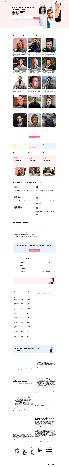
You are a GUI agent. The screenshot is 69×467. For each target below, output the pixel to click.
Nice (14, 291)
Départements (17, 452)
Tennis (23, 455)
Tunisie (15, 336)
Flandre (15, 312)
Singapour (28, 332)
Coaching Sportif (25, 452)
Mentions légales (17, 448)
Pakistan (15, 326)
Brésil (28, 303)
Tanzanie (22, 335)
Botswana (22, 303)
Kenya (28, 317)
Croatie (15, 308)
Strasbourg (15, 292)
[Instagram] (51, 464)
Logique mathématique (39, 293)
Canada (28, 304)
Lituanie (28, 318)
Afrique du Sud (16, 299)
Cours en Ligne (17, 451)
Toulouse (22, 292)
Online (28, 292)
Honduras (22, 313)
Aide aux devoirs (25, 454)
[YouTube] (53, 464)
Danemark (22, 308)
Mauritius (22, 321)
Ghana (21, 312)
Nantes (31, 452)
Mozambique (28, 322)
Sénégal (15, 332)
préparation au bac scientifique (18, 369)
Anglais (24, 447)
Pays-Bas (15, 327)
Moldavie (15, 322)
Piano (23, 449)
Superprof (14, 33)
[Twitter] (49, 464)
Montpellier (32, 454)
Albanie (22, 299)
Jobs (15, 453)
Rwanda (22, 331)
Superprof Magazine (41, 447)
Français (24, 453)
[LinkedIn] (52, 464)
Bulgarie (15, 304)
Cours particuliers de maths (22, 33)
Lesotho (15, 318)
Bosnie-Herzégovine (16, 303)
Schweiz (28, 331)
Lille (31, 456)
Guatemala (15, 313)
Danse (23, 456)
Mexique (28, 321)
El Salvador (28, 308)
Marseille (32, 448)
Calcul (49, 293)
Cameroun (22, 304)
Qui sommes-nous (17, 447)
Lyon (31, 449)
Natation (24, 450)
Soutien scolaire (25, 457)
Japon (21, 317)
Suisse (15, 335)
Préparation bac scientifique (38, 290)
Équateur (22, 309)
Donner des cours (59, 1)
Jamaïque (15, 317)
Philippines (28, 327)
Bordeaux (32, 455)
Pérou (21, 327)
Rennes (28, 291)
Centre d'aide (40, 450)
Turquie (22, 336)
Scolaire (17, 33)
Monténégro (22, 322)
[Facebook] (48, 464)
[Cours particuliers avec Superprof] (3, 1)
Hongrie (28, 313)
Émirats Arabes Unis (16, 309)
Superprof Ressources (41, 448)
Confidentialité (17, 449)
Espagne (28, 309)
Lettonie (22, 318)
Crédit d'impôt (40, 449)
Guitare (24, 451)
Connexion (65, 1)
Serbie (21, 332)
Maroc (15, 321)
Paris (21, 291)
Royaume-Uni (16, 331)
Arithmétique (44, 293)
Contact (39, 451)
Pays (15, 450)
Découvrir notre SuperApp (49, 447)
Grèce (28, 312)
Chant (23, 448)
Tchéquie (28, 335)
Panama (22, 326)
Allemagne (28, 299)
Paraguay (28, 326)
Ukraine (28, 336)
